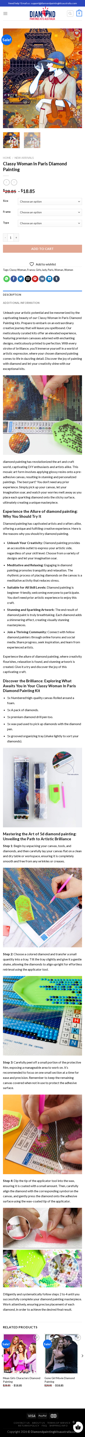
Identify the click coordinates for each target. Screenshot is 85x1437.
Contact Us (22, 1422)
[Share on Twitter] (21, 279)
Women (68, 269)
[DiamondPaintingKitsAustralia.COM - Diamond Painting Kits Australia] (42, 13)
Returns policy (28, 1425)
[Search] (70, 13)
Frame (7, 212)
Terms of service (59, 1422)
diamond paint (16, 615)
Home (7, 157)
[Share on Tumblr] (56, 279)
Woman (58, 269)
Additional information (21, 302)
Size (5, 201)
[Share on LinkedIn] (49, 279)
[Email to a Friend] (28, 279)
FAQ (44, 1425)
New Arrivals (24, 157)
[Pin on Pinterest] (35, 279)
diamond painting (66, 353)
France (31, 269)
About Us (38, 1422)
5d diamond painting (58, 834)
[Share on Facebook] (13, 279)
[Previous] (9, 78)
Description (12, 294)
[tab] (42, 295)
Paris (50, 269)
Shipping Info (58, 1425)
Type (6, 222)
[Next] (75, 78)
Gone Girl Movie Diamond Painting (59, 1380)
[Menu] (5, 13)
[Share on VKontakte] (42, 279)
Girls (38, 269)
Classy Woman (17, 269)
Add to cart (42, 249)
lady (44, 269)
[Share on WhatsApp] (6, 279)
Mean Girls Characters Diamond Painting (21, 1380)
